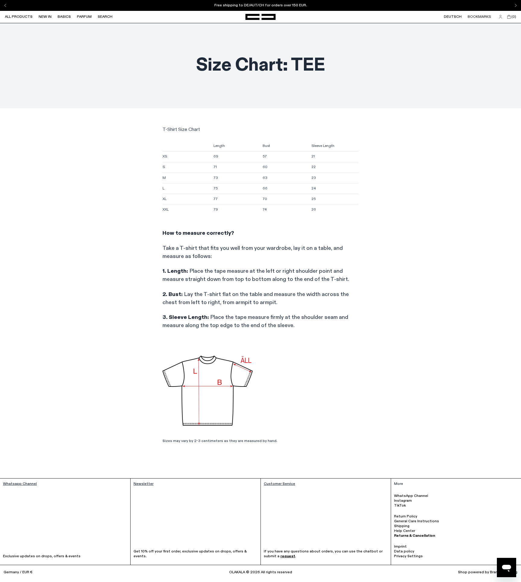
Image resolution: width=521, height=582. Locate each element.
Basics (64, 17)
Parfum (84, 17)
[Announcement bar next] (515, 5)
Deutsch (453, 17)
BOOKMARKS (479, 17)
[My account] (500, 17)
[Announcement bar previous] (5, 5)
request (287, 556)
